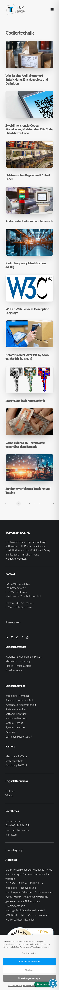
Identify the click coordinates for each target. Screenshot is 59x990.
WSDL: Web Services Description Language (27, 311)
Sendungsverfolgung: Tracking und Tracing (27, 490)
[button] (52, 9)
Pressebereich (13, 622)
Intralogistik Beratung (17, 695)
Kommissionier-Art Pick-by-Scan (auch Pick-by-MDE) (27, 357)
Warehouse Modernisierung (20, 704)
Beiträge (10, 791)
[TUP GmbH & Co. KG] (15, 9)
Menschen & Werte (16, 756)
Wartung (10, 732)
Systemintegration (15, 709)
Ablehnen (29, 969)
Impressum (11, 834)
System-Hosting (14, 723)
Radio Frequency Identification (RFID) (25, 265)
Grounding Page (14, 850)
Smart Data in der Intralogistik (25, 400)
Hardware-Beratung (16, 718)
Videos (9, 795)
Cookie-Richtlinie (15, 985)
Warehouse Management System (23, 656)
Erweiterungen (13, 670)
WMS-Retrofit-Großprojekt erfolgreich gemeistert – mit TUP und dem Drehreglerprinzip (26, 901)
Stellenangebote (14, 761)
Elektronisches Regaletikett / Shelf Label (27, 177)
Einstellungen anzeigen (29, 978)
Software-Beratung (15, 714)
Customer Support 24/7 (18, 736)
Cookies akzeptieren (29, 961)
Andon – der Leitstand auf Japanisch (29, 221)
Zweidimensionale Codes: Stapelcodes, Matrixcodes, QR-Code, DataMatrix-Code (29, 129)
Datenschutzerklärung (32, 985)
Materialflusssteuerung (18, 661)
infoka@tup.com (23, 607)
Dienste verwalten (29, 953)
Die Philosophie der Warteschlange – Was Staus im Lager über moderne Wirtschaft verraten (28, 874)
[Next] (52, 504)
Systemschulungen (15, 727)
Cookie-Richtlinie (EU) (17, 825)
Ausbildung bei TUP (16, 765)
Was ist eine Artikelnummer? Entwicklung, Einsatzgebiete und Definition (26, 79)
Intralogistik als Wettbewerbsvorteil (25, 910)
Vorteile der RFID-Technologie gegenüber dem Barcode (25, 444)
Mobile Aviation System (18, 665)
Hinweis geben (13, 821)
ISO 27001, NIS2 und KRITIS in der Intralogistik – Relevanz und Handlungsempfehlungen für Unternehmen (29, 888)
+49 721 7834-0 (24, 603)
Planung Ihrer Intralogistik (19, 700)
